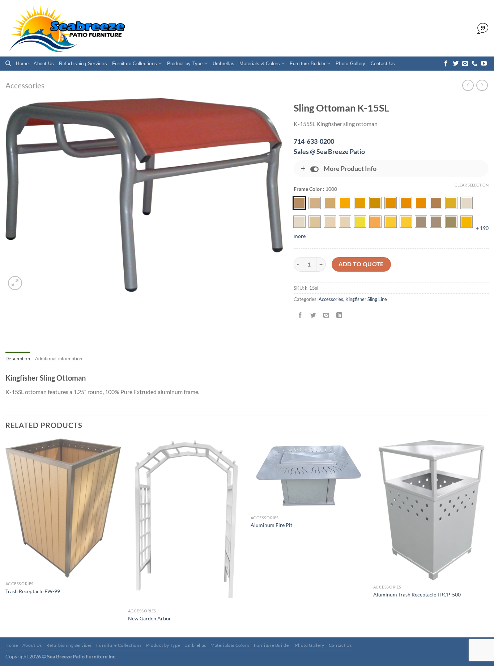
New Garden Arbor (149, 618)
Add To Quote (361, 264)
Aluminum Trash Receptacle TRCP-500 (417, 594)
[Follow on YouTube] (484, 63)
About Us (44, 63)
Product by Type (185, 63)
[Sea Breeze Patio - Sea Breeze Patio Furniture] (66, 28)
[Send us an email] (465, 63)
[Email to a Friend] (326, 316)
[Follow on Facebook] (446, 63)
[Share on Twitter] (313, 316)
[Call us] (474, 63)
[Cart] (481, 28)
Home (22, 63)
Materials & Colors (259, 63)
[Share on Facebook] (300, 316)
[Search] (8, 63)
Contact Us (383, 63)
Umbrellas (223, 63)
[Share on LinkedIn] (339, 316)
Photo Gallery (350, 63)
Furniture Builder (307, 63)
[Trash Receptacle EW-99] (63, 508)
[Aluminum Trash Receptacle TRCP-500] (431, 510)
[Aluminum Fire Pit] (308, 475)
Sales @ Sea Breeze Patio (329, 151)
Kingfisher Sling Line (366, 299)
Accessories (24, 85)
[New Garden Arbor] (185, 522)
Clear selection (472, 185)
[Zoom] (15, 283)
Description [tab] (17, 358)
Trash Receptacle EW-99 (32, 591)
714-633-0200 (314, 141)
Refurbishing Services (83, 63)
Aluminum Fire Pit (271, 525)
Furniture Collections (134, 63)
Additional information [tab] (58, 358)
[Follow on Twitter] (456, 63)
